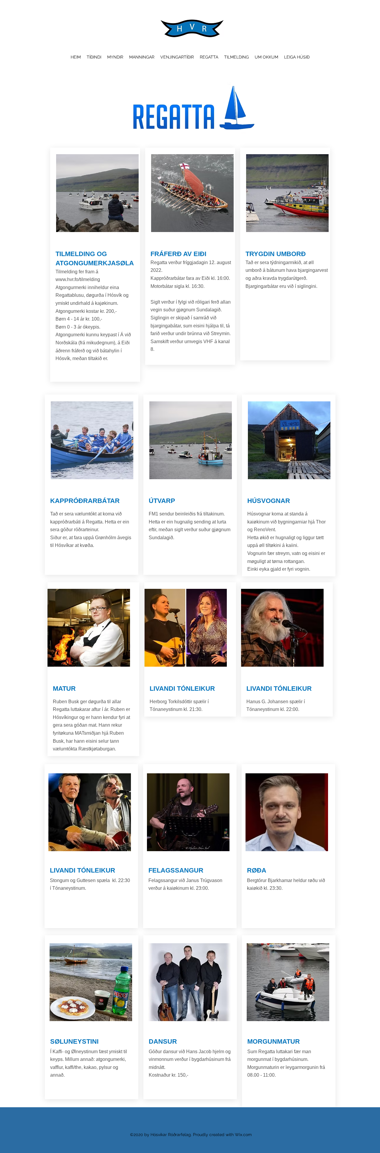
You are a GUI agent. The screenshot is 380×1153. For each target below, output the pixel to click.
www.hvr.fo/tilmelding (78, 279)
